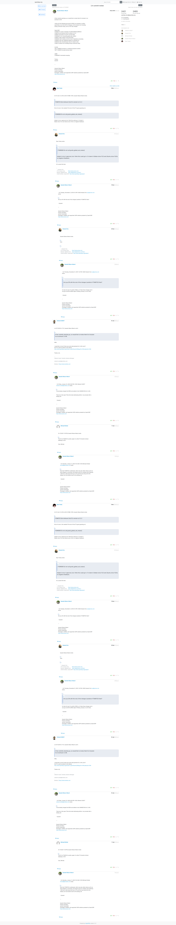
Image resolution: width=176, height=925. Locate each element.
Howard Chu (62, 133)
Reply (55, 82)
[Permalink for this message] (118, 81)
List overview (42, 6)
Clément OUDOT (60, 320)
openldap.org (38, 2)
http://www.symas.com (60, 74)
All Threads (42, 9)
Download (42, 14)
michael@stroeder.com (65, 465)
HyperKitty (87, 923)
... (55, 99)
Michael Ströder (64, 425)
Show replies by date (114, 85)
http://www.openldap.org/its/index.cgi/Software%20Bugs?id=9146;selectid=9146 (72, 349)
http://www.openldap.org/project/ (77, 173)
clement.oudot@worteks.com (62, 385)
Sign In (134, 2)
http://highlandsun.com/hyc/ (74, 172)
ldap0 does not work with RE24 (135, 7)
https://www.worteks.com (64, 364)
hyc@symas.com (90, 192)
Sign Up (140, 2)
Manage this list (127, 2)
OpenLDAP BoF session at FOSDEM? (60, 7)
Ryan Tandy (59, 88)
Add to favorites (126, 21)
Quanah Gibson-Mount (62, 10)
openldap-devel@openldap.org (128, 15)
